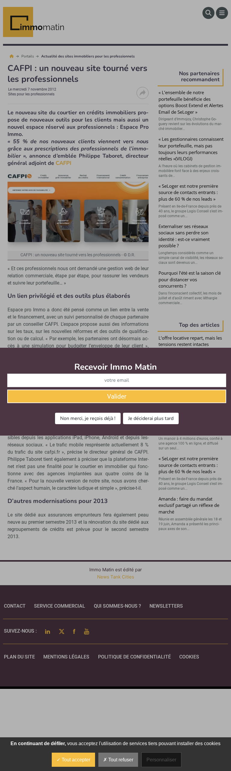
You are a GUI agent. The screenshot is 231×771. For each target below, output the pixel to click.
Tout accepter (75, 759)
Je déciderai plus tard (151, 418)
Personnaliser (161, 759)
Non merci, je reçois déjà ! (88, 418)
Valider (116, 396)
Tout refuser (120, 759)
